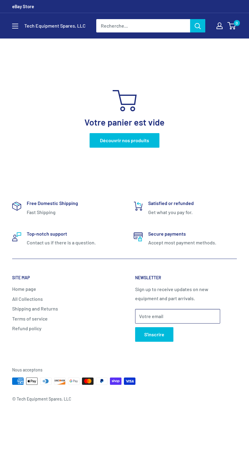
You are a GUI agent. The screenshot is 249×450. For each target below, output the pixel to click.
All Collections (27, 299)
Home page (24, 289)
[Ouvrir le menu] (15, 26)
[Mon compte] (220, 25)
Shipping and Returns (35, 308)
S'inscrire (154, 334)
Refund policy (27, 328)
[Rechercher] (197, 25)
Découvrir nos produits (124, 140)
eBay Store (23, 6)
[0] (232, 25)
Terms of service (30, 318)
